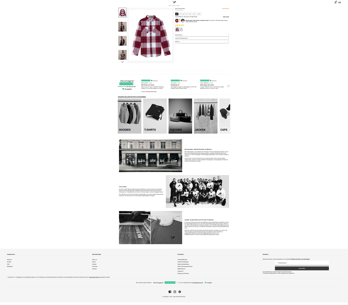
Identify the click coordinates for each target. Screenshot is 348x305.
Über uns (94, 259)
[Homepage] (174, 2)
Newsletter (10, 266)
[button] (122, 62)
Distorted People (180, 296)
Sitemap (94, 269)
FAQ (8, 264)
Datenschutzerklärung (183, 264)
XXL (194, 14)
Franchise (94, 266)
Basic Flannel (176, 5)
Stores (94, 262)
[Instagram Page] (175, 291)
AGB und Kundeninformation (185, 266)
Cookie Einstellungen (183, 262)
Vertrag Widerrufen (182, 259)
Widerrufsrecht (181, 269)
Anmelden (302, 268)
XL (190, 14)
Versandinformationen (94, 277)
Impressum (180, 271)
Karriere (94, 264)
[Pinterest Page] (179, 291)
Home (169, 5)
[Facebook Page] (170, 291)
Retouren (9, 259)
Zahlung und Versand (183, 273)
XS (177, 14)
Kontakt (9, 262)
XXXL (198, 14)
